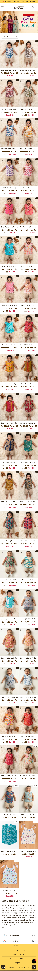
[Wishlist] (33, 7)
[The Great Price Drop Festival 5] (19, 22)
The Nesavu (18, 946)
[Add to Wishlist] (2, 42)
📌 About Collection (19, 941)
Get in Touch (18, 954)
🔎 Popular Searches (19, 935)
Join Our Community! (18, 959)
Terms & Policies (18, 950)
